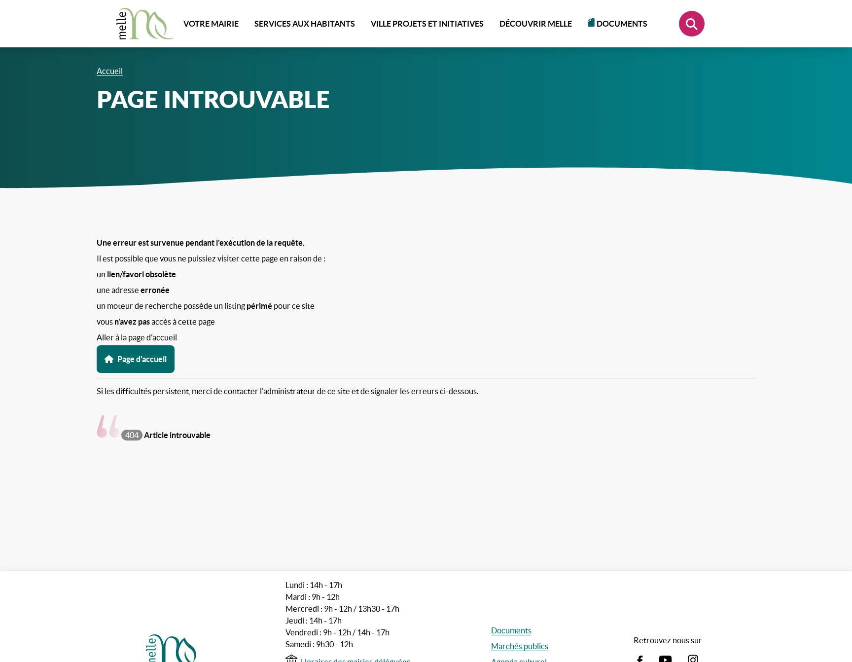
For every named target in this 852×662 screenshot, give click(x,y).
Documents (622, 23)
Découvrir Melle (535, 23)
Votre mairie (211, 23)
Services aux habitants (304, 23)
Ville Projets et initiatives (427, 23)
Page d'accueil (142, 359)
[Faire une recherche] (692, 24)
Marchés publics (519, 646)
